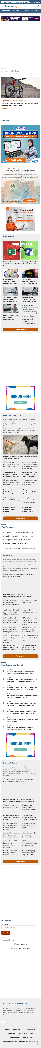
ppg (14, 543)
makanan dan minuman (24, 532)
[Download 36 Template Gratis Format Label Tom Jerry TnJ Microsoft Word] (11, 273)
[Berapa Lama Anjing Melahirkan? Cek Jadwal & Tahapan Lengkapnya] (20, 444)
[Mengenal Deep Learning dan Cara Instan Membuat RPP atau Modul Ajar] (30, 291)
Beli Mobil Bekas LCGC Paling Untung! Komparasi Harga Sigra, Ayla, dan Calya (17, 595)
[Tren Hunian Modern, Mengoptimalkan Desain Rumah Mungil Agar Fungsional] (11, 826)
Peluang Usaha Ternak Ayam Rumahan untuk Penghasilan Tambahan (27, 510)
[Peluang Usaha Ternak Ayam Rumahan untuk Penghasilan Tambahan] (30, 501)
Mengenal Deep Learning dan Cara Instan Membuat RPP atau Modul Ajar (29, 299)
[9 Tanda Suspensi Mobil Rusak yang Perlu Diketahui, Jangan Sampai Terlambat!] (30, 621)
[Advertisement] (20, 44)
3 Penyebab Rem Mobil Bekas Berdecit (29, 611)
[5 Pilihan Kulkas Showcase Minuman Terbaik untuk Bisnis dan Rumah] (30, 808)
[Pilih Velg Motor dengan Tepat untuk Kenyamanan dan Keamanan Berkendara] (11, 639)
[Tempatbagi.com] (11, 6)
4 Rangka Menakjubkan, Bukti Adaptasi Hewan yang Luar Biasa (29, 492)
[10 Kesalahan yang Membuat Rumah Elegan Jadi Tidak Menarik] (30, 844)
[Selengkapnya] (37, 1004)
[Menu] (2, 6)
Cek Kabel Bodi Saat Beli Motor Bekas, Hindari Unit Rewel (29, 647)
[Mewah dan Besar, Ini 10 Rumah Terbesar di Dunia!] (11, 808)
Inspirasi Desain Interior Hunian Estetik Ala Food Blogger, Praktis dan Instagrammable (18, 800)
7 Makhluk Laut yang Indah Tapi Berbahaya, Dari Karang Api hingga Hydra (10, 492)
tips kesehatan (27, 536)
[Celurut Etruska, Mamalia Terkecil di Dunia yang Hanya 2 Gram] (11, 465)
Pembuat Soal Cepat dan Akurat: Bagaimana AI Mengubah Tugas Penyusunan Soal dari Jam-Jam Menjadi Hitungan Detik (11, 317)
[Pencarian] (38, 6)
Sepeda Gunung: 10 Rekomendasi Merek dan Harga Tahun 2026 (19, 104)
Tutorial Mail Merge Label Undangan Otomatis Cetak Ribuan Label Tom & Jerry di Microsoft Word (20, 264)
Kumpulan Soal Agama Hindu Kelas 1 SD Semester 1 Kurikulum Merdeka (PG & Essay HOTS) (21, 704)
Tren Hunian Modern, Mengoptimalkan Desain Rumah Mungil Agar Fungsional (11, 835)
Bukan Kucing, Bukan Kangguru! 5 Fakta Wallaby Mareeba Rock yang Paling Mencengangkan (29, 474)
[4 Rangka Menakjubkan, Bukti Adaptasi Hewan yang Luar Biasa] (30, 483)
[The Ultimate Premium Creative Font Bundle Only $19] (30, 273)
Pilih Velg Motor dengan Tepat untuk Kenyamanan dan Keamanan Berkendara (10, 648)
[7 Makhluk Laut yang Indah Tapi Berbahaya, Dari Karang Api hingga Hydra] (11, 483)
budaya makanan (11, 540)
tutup (3, 1021)
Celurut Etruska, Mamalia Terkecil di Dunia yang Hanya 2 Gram (10, 474)
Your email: (4, 924)
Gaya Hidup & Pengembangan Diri (13, 101)
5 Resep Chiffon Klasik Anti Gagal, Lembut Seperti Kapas (22, 720)
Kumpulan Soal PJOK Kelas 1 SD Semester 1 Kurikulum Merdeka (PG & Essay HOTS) (22, 688)
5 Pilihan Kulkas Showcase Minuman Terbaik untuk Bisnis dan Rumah (20, 728)
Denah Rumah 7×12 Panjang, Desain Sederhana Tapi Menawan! (10, 853)
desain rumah (26, 540)
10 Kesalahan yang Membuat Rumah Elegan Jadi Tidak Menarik (28, 853)
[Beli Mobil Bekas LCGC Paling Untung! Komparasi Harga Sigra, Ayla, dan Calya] (20, 582)
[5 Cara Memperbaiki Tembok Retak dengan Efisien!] (30, 826)
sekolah (15, 536)
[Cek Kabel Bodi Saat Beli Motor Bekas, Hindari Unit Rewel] (30, 639)
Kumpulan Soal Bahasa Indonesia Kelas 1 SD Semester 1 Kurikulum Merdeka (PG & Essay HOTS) (22, 712)
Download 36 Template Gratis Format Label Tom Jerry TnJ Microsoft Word (10, 282)
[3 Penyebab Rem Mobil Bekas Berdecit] (30, 603)
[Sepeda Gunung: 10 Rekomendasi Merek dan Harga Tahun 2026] (20, 87)
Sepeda (4, 109)
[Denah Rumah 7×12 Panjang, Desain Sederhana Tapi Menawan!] (11, 844)
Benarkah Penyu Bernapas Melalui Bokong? (9, 510)
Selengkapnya (19, 329)
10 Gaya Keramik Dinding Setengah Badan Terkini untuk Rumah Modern (22, 696)
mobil (7, 536)
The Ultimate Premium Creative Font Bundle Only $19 (29, 282)
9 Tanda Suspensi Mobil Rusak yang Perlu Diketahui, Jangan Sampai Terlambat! (28, 630)
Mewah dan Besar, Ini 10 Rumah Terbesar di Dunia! (11, 817)
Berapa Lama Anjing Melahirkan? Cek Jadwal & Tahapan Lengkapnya (20, 457)
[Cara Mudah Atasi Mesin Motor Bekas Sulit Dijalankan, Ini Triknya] (11, 621)
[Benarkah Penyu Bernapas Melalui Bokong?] (11, 501)
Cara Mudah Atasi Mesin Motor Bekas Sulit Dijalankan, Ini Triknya (10, 630)
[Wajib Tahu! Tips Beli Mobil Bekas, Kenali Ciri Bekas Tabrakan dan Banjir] (11, 603)
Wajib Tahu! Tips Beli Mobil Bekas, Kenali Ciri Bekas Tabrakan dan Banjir (11, 612)
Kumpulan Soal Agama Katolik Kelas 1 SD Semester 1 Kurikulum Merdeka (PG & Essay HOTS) (22, 681)
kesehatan (8, 532)
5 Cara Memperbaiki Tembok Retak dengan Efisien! (29, 835)
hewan (7, 543)
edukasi (23, 543)
